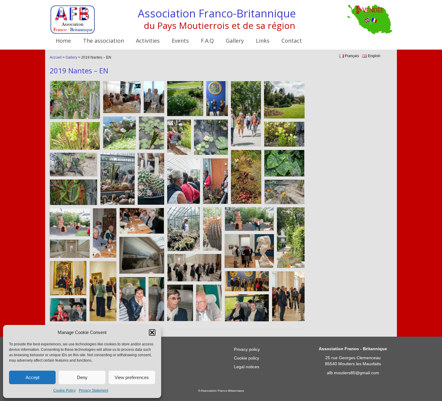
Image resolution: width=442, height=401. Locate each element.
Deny (82, 377)
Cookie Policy (64, 390)
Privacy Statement (93, 390)
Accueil (56, 57)
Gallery (71, 57)
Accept (32, 377)
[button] (152, 332)
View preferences (132, 377)
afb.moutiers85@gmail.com (353, 372)
